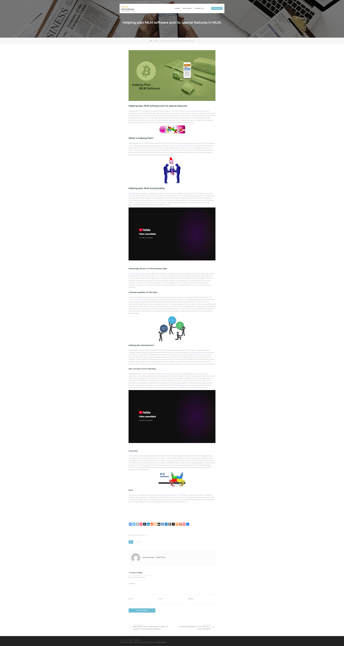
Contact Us (199, 8)
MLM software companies (138, 273)
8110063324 (157, 2)
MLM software (166, 374)
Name (131, 599)
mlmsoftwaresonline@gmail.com (141, 2)
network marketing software (180, 145)
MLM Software (127, 9)
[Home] (151, 40)
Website (191, 599)
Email (160, 599)
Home (177, 8)
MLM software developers (195, 111)
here (185, 502)
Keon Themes (162, 642)
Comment (132, 583)
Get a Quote (217, 8)
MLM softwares (134, 193)
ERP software (180, 385)
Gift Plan (139, 542)
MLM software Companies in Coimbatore (171, 495)
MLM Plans (187, 8)
